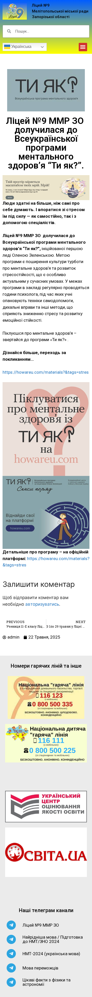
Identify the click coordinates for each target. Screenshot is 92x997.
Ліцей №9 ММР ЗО (40, 925)
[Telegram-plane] (11, 925)
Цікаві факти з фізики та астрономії (46, 982)
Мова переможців (40, 967)
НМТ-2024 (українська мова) (51, 953)
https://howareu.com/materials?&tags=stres (46, 372)
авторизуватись (42, 604)
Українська (20, 46)
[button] (83, 47)
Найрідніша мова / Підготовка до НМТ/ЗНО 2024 (52, 939)
